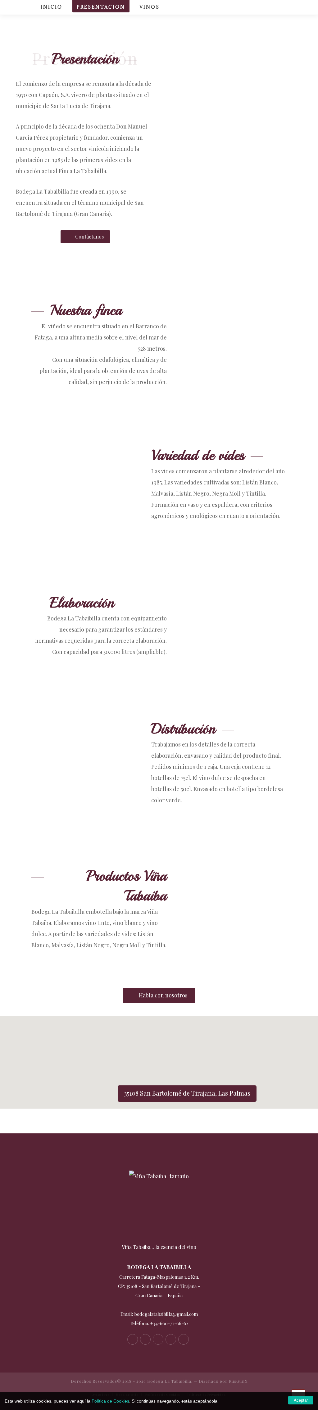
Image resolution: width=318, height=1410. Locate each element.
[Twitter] (273, 7)
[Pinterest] (284, 7)
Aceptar (301, 1400)
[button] (159, 1058)
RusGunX (238, 1381)
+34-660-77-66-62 (169, 1323)
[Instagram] (296, 7)
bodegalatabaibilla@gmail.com (166, 1314)
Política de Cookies (110, 1401)
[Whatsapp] (183, 1339)
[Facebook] (261, 7)
